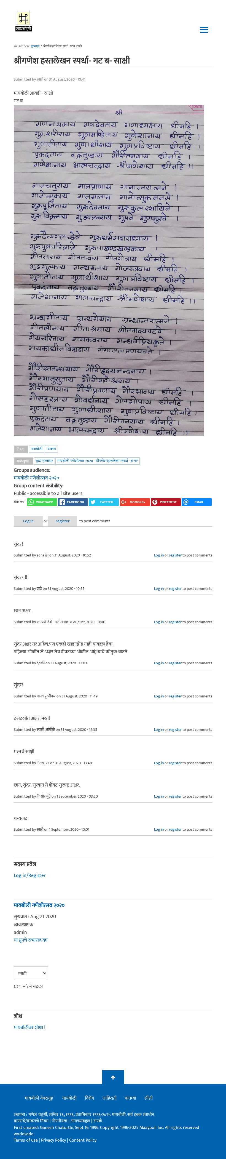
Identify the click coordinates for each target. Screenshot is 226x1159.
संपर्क (97, 1121)
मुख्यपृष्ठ (35, 46)
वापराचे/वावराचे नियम (31, 1121)
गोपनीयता (60, 1121)
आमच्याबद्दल (81, 1121)
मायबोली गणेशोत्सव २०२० (36, 478)
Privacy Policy (54, 1140)
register (63, 521)
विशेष (89, 1098)
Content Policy (82, 1140)
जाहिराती (109, 1098)
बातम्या (130, 1098)
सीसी (148, 1098)
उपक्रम (51, 449)
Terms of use (26, 1140)
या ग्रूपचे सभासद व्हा (30, 940)
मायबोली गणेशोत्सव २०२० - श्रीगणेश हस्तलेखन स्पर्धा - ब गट (97, 461)
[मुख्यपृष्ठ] (24, 20)
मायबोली (36, 449)
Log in (28, 521)
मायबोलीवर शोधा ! (29, 1028)
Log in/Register (30, 876)
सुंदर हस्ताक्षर (44, 461)
